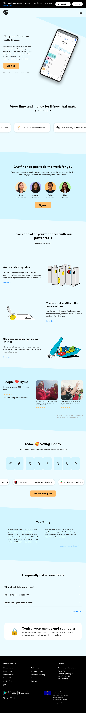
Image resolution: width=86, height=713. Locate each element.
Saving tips (34, 678)
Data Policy (7, 671)
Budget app (35, 668)
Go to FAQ (76, 612)
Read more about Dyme (68, 546)
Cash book (34, 681)
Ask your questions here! (67, 668)
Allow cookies (63, 4)
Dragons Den (8, 668)
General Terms (9, 678)
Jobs (5, 684)
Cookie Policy (8, 681)
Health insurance (37, 671)
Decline (77, 4)
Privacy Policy (8, 674)
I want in (6, 283)
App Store (79, 417)
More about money (38, 674)
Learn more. (7, 5)
